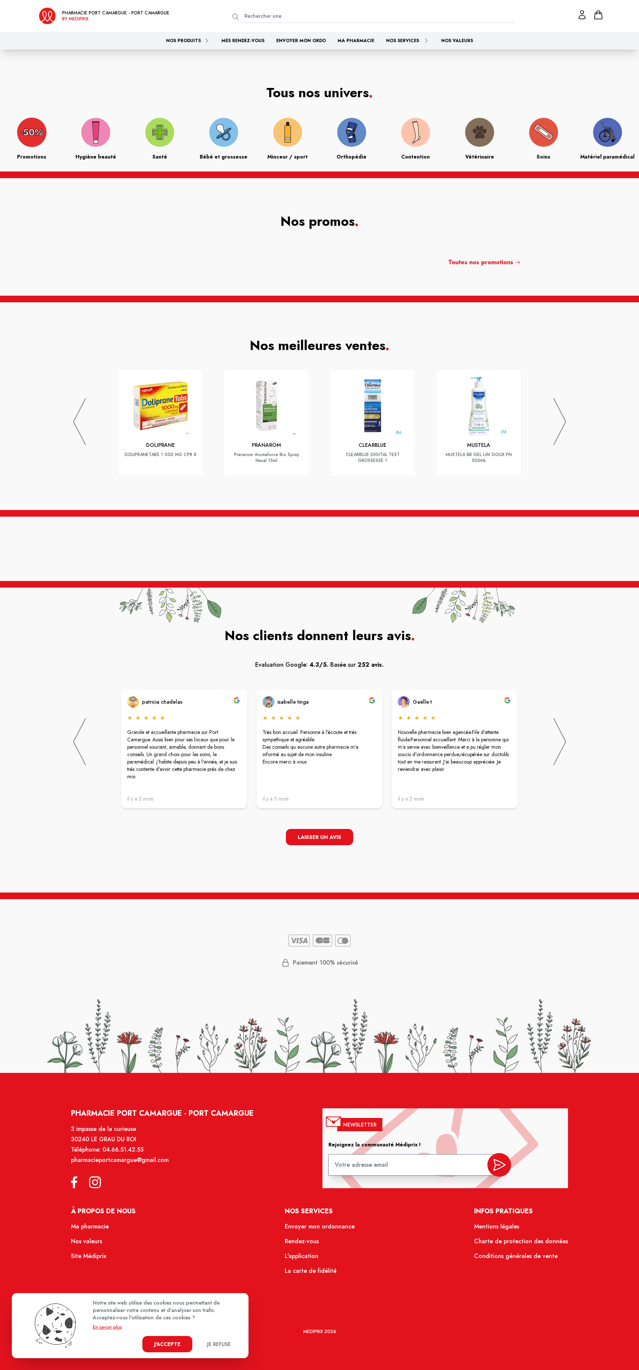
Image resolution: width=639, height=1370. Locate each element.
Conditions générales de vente (516, 1256)
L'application (301, 1256)
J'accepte (167, 1344)
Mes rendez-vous (243, 40)
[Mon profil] (582, 15)
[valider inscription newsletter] (499, 1165)
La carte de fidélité (311, 1271)
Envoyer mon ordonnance (320, 1226)
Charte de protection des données (521, 1241)
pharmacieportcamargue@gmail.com (120, 1160)
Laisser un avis (319, 837)
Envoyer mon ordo (301, 40)
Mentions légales (496, 1226)
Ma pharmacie (356, 40)
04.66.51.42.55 (122, 1149)
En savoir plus (107, 1327)
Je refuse (219, 1344)
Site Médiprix (88, 1256)
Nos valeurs (457, 40)
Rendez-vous (302, 1241)
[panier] (598, 15)
